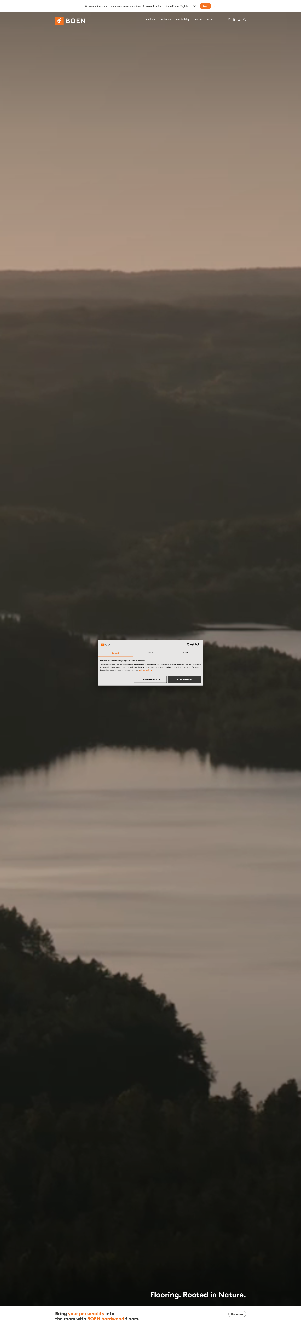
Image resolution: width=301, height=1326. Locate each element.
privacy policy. (145, 670)
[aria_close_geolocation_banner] (214, 6)
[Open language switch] (234, 19)
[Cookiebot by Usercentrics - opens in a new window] (190, 645)
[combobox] (181, 6)
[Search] (244, 19)
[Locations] (229, 19)
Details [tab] (150, 653)
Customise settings (149, 679)
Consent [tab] (115, 653)
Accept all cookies (184, 679)
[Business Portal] (239, 19)
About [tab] (185, 653)
